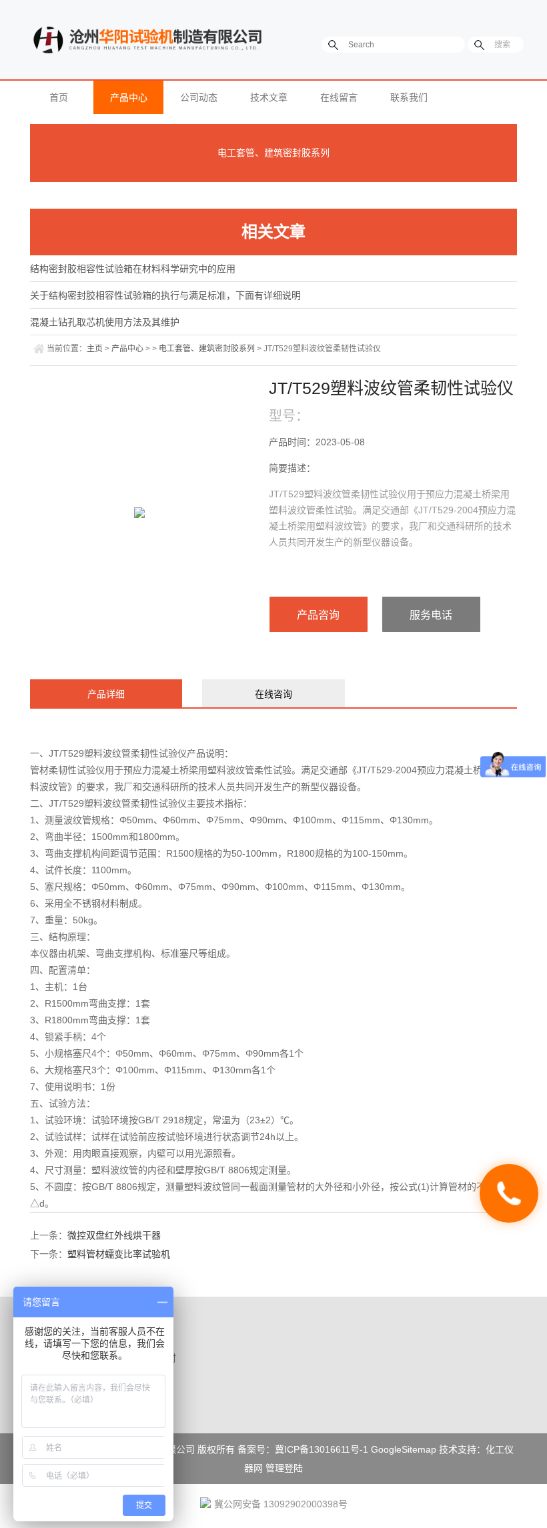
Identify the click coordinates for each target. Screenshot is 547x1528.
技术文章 (269, 97)
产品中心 (128, 97)
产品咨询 (318, 615)
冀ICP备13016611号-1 (321, 1449)
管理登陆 (284, 1468)
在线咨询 (273, 694)
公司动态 (198, 97)
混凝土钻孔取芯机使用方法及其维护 (104, 322)
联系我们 (409, 97)
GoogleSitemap (403, 1449)
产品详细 (106, 694)
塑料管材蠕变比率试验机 (118, 1254)
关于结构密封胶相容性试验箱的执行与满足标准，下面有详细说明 (165, 295)
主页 (95, 348)
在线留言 (339, 97)
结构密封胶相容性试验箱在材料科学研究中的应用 (132, 268)
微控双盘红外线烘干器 (114, 1235)
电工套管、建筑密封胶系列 (273, 152)
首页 (58, 97)
